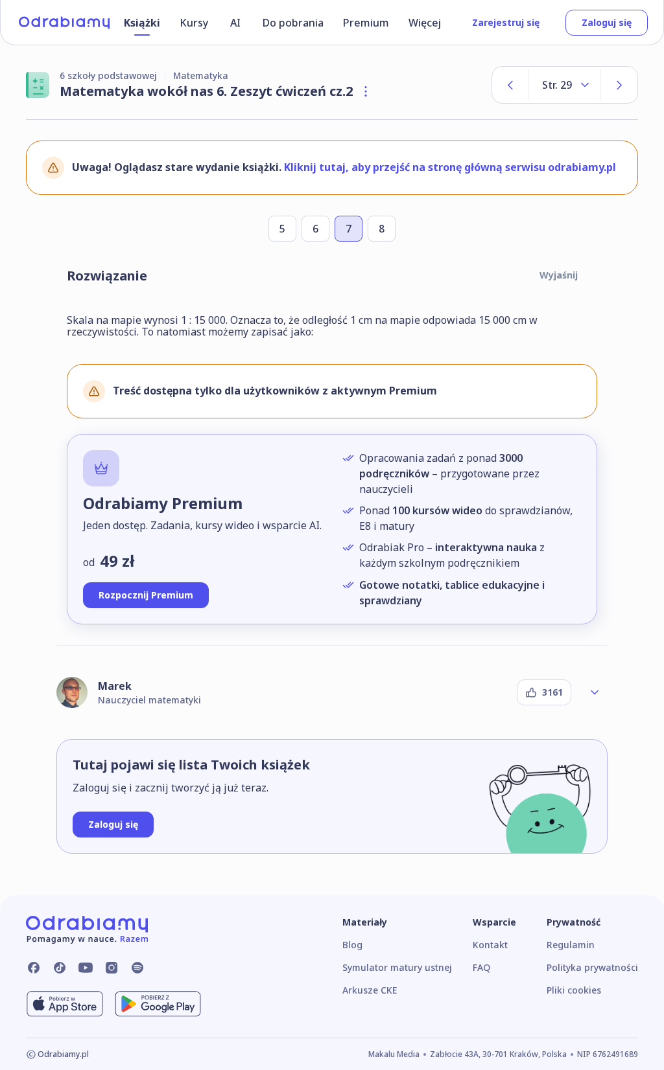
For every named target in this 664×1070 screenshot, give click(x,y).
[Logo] (64, 23)
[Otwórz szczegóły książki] (366, 91)
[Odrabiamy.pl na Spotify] (137, 967)
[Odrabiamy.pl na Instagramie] (111, 967)
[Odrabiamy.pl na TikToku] (59, 967)
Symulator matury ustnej (397, 967)
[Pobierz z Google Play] (158, 1004)
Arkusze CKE (369, 990)
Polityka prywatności (592, 967)
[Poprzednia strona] (510, 84)
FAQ (481, 967)
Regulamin (571, 945)
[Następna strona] (619, 84)
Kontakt (490, 945)
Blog (352, 945)
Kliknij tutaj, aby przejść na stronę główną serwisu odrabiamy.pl (450, 167)
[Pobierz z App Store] (65, 1004)
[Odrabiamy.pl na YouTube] (85, 967)
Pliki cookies (574, 990)
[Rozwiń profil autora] (595, 692)
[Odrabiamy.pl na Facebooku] (34, 967)
